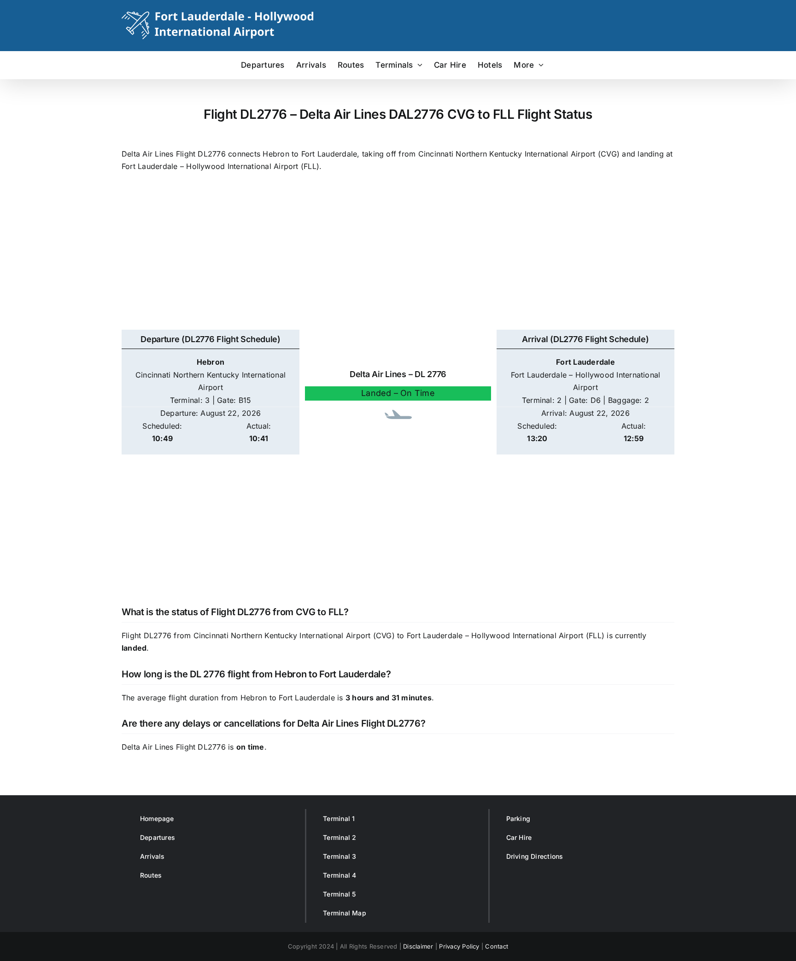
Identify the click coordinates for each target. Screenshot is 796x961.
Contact (496, 946)
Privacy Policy (459, 946)
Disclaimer (418, 946)
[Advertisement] (398, 256)
